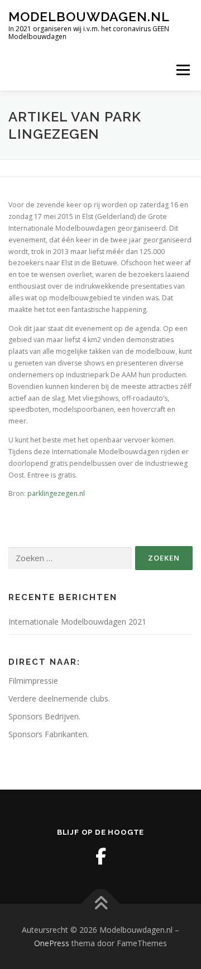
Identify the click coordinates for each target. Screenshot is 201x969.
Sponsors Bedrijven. (44, 716)
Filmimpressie (33, 680)
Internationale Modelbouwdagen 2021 (77, 621)
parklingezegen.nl (56, 493)
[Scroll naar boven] (101, 904)
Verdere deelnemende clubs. (59, 698)
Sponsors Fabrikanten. (48, 734)
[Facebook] (100, 856)
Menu (182, 70)
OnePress (51, 943)
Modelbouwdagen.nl (89, 16)
